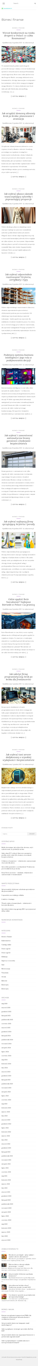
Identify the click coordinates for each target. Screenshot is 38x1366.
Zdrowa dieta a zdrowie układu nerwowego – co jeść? (19, 1265)
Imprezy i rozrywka (8, 961)
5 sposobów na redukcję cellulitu (13, 895)
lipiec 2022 (5, 1128)
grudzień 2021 (6, 1148)
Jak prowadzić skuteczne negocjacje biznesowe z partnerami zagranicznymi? (18, 1336)
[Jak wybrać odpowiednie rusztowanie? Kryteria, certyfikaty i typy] (18, 296)
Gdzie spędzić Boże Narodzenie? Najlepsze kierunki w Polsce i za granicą (18, 602)
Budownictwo (6, 941)
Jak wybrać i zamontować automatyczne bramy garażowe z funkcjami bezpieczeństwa (19, 439)
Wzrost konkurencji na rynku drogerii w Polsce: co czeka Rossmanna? (19, 35)
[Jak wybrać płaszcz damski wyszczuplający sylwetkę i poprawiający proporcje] (18, 215)
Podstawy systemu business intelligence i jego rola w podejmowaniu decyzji (18, 357)
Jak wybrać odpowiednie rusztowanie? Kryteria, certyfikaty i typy (18, 277)
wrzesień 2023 (6, 1088)
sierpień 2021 (6, 1164)
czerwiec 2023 (6, 1100)
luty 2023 (4, 1116)
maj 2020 (4, 1224)
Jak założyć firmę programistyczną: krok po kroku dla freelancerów (18, 676)
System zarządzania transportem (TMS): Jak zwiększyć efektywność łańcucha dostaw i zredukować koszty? (16, 1317)
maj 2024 (4, 1060)
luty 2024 (5, 1068)
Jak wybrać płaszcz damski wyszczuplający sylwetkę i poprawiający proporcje (18, 196)
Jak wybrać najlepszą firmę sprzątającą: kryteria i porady (18, 523)
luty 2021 (4, 1188)
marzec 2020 (6, 1232)
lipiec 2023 (5, 1096)
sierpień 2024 (6, 1048)
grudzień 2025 (6, 1011)
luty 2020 (5, 1236)
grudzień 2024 (6, 1032)
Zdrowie (4, 981)
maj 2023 (4, 1104)
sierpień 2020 (6, 1212)
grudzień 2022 (6, 1124)
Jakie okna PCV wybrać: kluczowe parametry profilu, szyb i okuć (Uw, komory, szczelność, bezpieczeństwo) (17, 855)
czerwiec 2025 (6, 1024)
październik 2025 (7, 1020)
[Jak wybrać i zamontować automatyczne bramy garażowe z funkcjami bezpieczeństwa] (18, 459)
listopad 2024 (6, 1036)
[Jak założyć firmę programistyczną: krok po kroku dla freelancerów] (18, 695)
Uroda (4, 977)
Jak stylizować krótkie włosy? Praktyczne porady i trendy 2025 (20, 1286)
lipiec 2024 (5, 1052)
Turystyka (5, 973)
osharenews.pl (29, 43)
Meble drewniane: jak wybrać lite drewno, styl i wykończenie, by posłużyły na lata (17, 848)
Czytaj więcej (18, 96)
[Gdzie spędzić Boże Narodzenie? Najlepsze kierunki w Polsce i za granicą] (18, 621)
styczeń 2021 (6, 1192)
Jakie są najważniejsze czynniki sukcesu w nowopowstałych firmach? (15, 1341)
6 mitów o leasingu (8, 899)
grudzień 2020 (6, 1196)
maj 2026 (4, 1003)
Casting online (6, 945)
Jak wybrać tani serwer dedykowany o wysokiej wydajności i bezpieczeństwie (18, 757)
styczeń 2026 (6, 1007)
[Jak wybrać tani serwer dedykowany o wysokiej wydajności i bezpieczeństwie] (18, 776)
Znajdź (31, 834)
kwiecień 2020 (6, 1228)
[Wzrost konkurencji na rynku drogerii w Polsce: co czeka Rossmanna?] (18, 54)
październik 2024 (7, 1040)
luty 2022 (4, 1140)
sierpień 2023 (6, 1092)
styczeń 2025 (6, 1028)
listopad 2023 (6, 1080)
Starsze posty (7, 828)
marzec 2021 (6, 1184)
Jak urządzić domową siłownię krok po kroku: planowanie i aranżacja (18, 116)
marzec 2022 (6, 1136)
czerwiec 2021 (6, 1172)
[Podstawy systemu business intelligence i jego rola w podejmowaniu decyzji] (18, 376)
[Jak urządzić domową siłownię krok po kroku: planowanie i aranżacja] (18, 135)
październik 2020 (7, 1204)
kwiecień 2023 (6, 1108)
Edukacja (4, 957)
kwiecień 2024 (6, 1064)
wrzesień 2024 (6, 1044)
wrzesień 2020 (6, 1208)
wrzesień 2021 (6, 1160)
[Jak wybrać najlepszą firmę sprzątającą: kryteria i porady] (18, 540)
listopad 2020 (6, 1200)
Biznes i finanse (18, 28)
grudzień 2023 (6, 1076)
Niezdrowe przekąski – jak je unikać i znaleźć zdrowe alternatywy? (21, 1256)
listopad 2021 (6, 1152)
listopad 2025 (6, 1016)
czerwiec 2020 (6, 1220)
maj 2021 (4, 1176)
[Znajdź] (35, 3)
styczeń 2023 (6, 1120)
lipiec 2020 (5, 1216)
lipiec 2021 (5, 1168)
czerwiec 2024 (6, 1056)
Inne (3, 965)
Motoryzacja (6, 969)
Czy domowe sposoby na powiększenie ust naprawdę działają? (22, 1296)
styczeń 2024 (6, 1072)
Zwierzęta (5, 985)
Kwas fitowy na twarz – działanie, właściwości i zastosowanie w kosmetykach (17, 873)
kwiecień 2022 (6, 1132)
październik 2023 (7, 1084)
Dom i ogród (6, 949)
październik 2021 (7, 1156)
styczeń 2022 (6, 1144)
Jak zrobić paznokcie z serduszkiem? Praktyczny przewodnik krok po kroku (18, 868)
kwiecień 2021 (6, 1180)
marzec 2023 (6, 1112)
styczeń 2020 (6, 1240)
